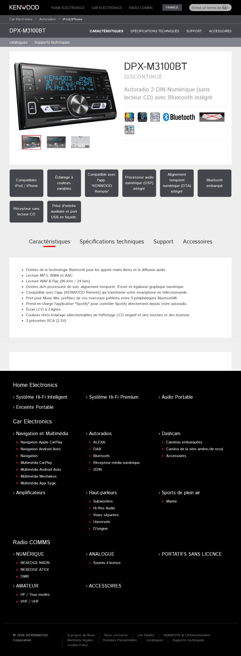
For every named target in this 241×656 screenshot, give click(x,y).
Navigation (29, 456)
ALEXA (99, 442)
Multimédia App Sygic (38, 483)
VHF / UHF (29, 601)
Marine (171, 501)
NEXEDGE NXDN (34, 563)
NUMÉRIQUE (30, 554)
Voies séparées (106, 515)
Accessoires (220, 31)
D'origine (100, 528)
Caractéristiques (106, 31)
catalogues (18, 42)
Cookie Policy (78, 645)
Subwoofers (103, 501)
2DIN (97, 469)
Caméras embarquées (184, 442)
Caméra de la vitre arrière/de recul (194, 449)
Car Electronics (107, 8)
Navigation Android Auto (40, 449)
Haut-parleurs (103, 493)
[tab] (49, 245)
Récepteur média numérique (116, 463)
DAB (97, 449)
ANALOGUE (101, 554)
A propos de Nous (81, 635)
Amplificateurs (30, 493)
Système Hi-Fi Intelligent (42, 397)
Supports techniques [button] (52, 42)
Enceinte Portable (35, 407)
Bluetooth (101, 456)
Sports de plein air (181, 493)
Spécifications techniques (154, 31)
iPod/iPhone (72, 19)
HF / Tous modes (35, 594)
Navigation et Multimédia (42, 433)
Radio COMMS (141, 8)
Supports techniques (188, 640)
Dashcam (171, 433)
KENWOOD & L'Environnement (187, 635)
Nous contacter (116, 635)
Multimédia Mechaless (38, 476)
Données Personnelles (120, 640)
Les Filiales (146, 635)
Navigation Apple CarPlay (41, 442)
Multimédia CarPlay (36, 463)
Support (194, 31)
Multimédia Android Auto (40, 469)
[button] (65, 96)
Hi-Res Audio (104, 508)
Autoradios (47, 19)
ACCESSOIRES (105, 586)
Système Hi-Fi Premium (113, 397)
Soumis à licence (107, 563)
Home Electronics (67, 8)
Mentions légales (80, 640)
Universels (101, 522)
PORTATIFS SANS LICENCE (192, 554)
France (172, 7)
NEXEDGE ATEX (34, 569)
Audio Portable (177, 397)
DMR (24, 576)
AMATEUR (27, 586)
